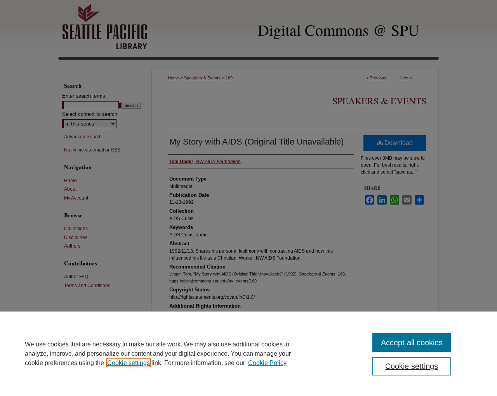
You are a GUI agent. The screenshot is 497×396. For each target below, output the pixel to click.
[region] (248, 353)
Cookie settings (128, 363)
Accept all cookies (412, 342)
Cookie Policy (267, 363)
